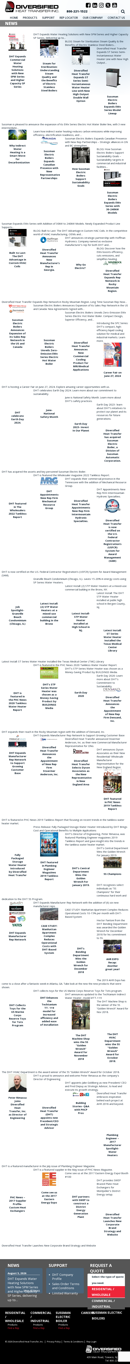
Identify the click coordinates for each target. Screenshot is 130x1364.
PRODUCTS (30, 18)
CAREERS (88, 1313)
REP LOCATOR (69, 18)
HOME (14, 18)
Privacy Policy (54, 1341)
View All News (32, 1290)
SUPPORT (48, 18)
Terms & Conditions (74, 1341)
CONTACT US (116, 18)
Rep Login (91, 1341)
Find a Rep (13, 1328)
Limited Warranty (65, 1293)
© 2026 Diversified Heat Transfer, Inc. (24, 1341)
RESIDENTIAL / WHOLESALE (103, 1292)
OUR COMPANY (93, 18)
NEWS (13, 1265)
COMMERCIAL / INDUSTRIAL (103, 1304)
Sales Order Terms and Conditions (65, 1286)
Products (12, 1324)
